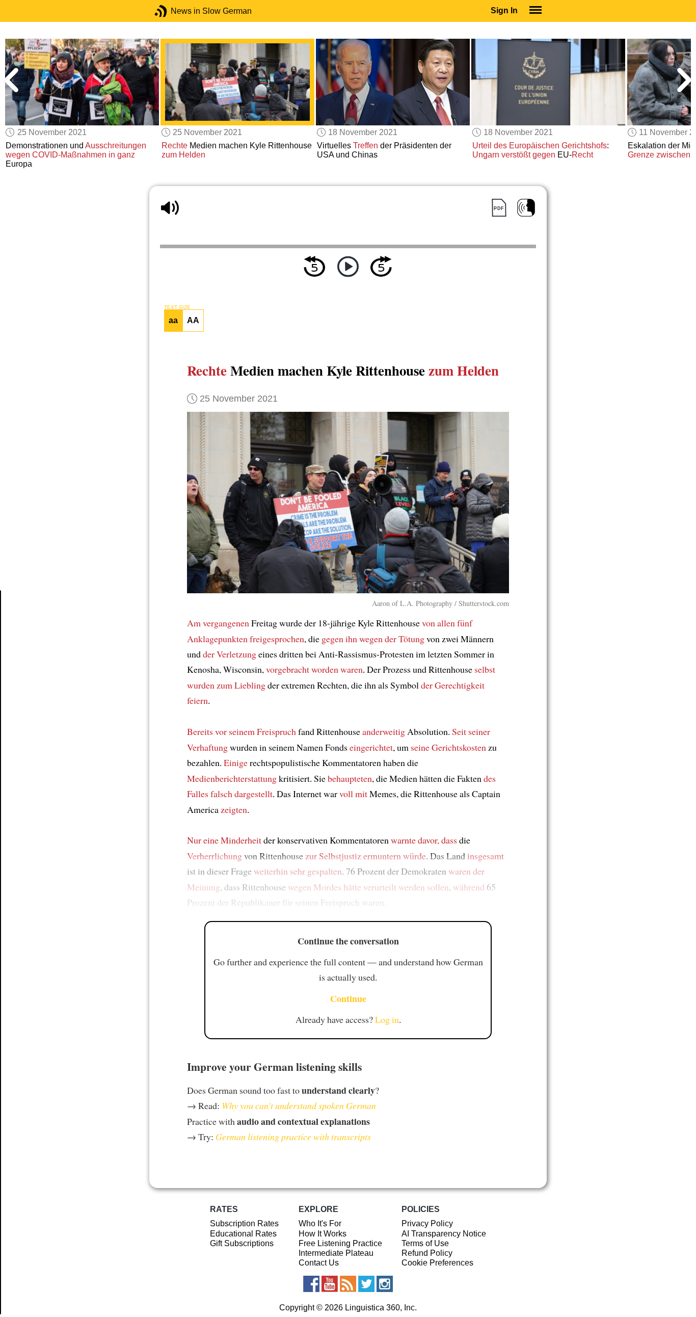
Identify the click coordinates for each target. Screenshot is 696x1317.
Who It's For (320, 1223)
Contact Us (319, 1262)
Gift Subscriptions (242, 1243)
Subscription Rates (244, 1223)
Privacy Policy (427, 1223)
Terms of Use (425, 1243)
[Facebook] (311, 1284)
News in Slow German (176, 11)
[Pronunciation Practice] (526, 207)
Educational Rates (243, 1233)
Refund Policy (426, 1253)
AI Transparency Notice (443, 1233)
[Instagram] (385, 1284)
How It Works (322, 1233)
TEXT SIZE (177, 307)
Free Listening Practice (340, 1243)
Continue (348, 998)
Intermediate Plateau (336, 1253)
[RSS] (348, 1284)
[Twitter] (366, 1284)
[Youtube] (330, 1284)
